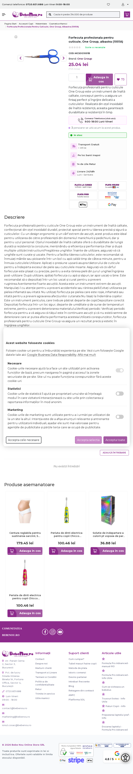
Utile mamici (42, 698)
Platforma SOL (77, 699)
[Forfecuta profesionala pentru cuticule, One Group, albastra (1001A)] (42, 58)
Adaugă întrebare (114, 452)
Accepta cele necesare (23, 439)
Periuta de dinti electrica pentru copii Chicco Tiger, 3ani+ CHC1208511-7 (66, 534)
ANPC (72, 695)
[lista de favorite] (109, 4)
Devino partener (78, 677)
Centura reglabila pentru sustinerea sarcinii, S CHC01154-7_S (25, 534)
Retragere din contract (81, 690)
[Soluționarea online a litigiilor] (122, 745)
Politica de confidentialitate (44, 683)
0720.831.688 (13, 691)
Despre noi (41, 663)
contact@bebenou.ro (13, 708)
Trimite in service (45, 693)
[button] (5, 14)
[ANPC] (103, 745)
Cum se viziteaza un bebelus (113, 688)
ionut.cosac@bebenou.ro (13, 725)
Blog (71, 686)
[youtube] (60, 632)
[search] (49, 14)
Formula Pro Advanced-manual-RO (115, 665)
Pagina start (10, 24)
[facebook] (45, 632)
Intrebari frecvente (79, 681)
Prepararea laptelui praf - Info (116, 716)
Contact (39, 659)
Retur (38, 689)
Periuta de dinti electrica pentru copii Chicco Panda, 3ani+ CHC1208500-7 (25, 597)
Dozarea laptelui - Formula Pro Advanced (115, 728)
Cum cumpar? (76, 659)
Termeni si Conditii (45, 677)
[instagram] (52, 632)
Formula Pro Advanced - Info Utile (115, 676)
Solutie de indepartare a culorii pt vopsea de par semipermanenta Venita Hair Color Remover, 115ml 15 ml (108, 534)
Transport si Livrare (46, 672)
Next (63, 58)
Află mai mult (87, 354)
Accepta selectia (88, 439)
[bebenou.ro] (27, 14)
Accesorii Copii (26, 24)
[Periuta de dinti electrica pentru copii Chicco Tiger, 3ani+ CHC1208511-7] (66, 510)
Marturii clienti (43, 668)
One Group (84, 58)
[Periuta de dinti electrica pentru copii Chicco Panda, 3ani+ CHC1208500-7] (25, 572)
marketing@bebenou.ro (13, 716)
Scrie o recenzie (95, 47)
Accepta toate (115, 439)
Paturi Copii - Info (116, 706)
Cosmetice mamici (58, 24)
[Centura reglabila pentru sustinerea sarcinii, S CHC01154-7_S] (25, 510)
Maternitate (41, 24)
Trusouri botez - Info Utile (113, 700)
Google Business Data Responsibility (51, 354)
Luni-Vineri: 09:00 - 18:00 (10, 698)
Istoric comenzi (77, 672)
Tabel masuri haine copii (83, 663)
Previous (20, 58)
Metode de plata (78, 668)
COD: (71, 53)
